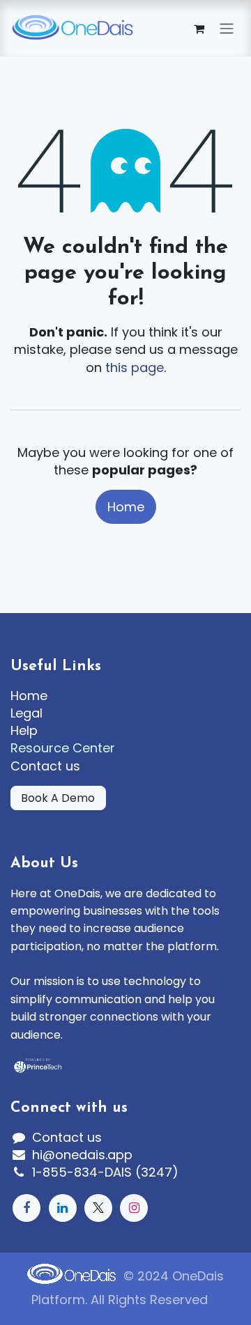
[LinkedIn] (63, 1208)
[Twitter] (98, 1208)
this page (134, 367)
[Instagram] (134, 1208)
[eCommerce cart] (199, 28)
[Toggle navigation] (227, 28)
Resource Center (62, 748)
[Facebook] (26, 1208)
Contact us (45, 766)
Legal (26, 713)
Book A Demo (58, 798)
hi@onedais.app (82, 1154)
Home (125, 507)
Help (24, 730)
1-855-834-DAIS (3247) (105, 1172)
